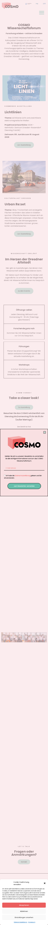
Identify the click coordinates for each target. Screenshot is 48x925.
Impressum (31, 922)
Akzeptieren (24, 905)
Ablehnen (24, 911)
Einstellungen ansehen (24, 917)
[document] (24, 462)
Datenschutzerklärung (20, 922)
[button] (45, 883)
